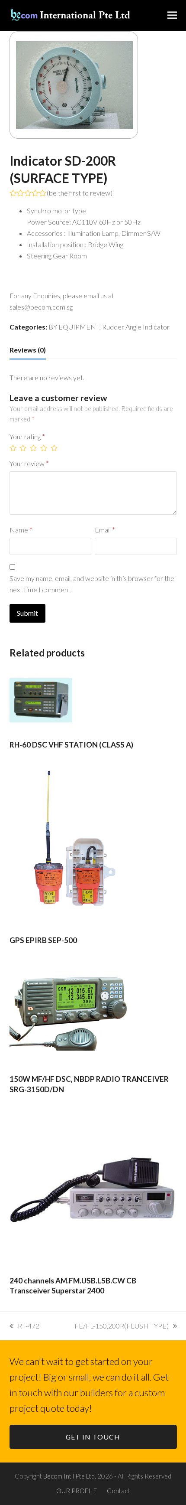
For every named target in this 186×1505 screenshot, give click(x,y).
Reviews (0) (28, 350)
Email (105, 530)
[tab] (28, 350)
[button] (172, 15)
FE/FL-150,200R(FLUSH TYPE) (121, 1326)
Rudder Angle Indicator (136, 327)
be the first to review (79, 192)
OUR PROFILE (76, 1491)
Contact (118, 1491)
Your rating (27, 436)
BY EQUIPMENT (73, 327)
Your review (29, 463)
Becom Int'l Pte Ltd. (69, 1476)
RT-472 (28, 1326)
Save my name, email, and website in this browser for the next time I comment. (92, 584)
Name (21, 530)
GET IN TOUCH (93, 1437)
